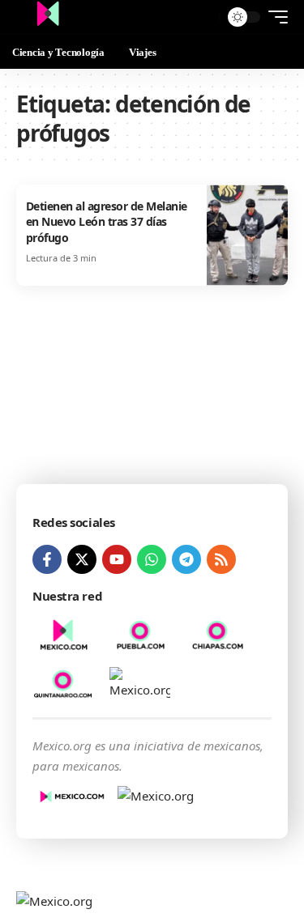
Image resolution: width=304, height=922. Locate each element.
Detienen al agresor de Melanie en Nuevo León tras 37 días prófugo (106, 221)
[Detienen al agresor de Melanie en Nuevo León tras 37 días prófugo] (247, 235)
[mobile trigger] (274, 17)
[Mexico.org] (47, 17)
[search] (203, 17)
